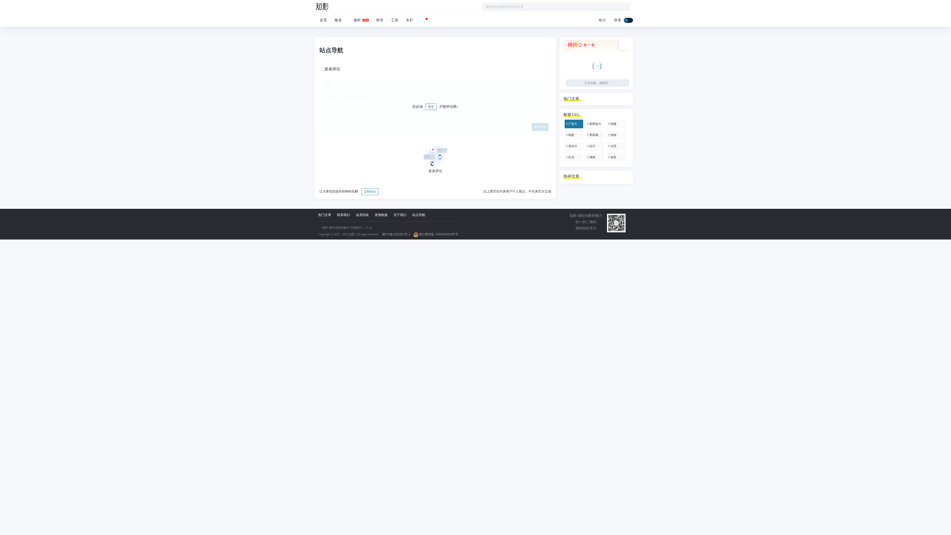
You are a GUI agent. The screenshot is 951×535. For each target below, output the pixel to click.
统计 (602, 20)
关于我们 (400, 215)
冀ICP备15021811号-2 (396, 234)
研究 (380, 20)
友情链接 (381, 215)
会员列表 (362, 215)
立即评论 (370, 191)
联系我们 (343, 215)
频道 (338, 20)
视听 (356, 20)
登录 (431, 106)
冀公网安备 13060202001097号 (438, 234)
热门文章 (324, 215)
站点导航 (418, 215)
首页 (322, 20)
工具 (394, 20)
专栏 (409, 20)
